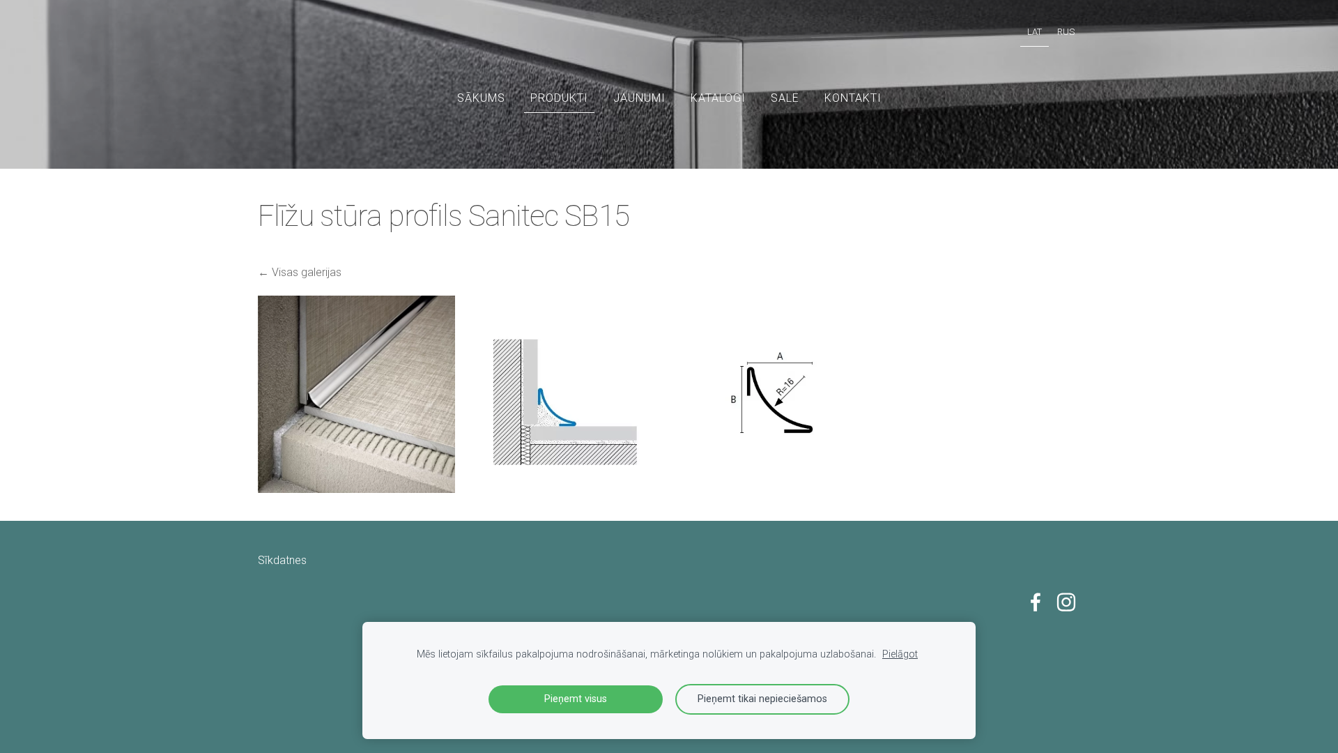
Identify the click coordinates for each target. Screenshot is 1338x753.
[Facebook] (1035, 602)
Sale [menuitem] (785, 98)
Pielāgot (900, 654)
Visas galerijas (306, 272)
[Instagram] (1066, 602)
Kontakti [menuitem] (853, 98)
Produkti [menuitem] (559, 98)
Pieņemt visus (575, 699)
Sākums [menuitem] (481, 98)
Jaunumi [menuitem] (639, 98)
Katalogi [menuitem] (718, 98)
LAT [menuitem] (1034, 31)
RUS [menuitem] (1066, 31)
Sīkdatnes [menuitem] (282, 560)
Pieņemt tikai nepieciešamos (762, 699)
